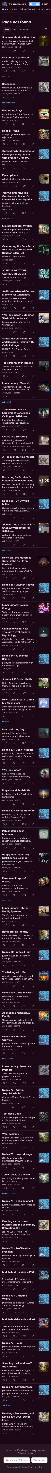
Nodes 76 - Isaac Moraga (17, 1154)
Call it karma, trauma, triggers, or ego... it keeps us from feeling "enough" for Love (18, 1371)
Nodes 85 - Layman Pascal (18, 584)
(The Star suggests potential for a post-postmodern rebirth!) (18, 1392)
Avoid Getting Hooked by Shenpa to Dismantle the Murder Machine (18, 1119)
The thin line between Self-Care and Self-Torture (17, 368)
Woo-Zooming (10, 1134)
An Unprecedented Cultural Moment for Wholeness (18, 293)
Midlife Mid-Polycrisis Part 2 (18, 1274)
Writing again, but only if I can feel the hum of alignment (17, 89)
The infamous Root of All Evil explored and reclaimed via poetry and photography (16, 388)
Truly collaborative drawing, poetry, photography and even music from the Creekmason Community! (17, 613)
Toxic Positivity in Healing (17, 362)
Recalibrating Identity (15, 931)
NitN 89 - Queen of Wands (15, 161)
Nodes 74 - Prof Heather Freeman (16, 1250)
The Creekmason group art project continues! (15, 916)
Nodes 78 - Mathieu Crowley (14, 1038)
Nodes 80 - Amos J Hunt (16, 952)
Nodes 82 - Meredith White (18, 810)
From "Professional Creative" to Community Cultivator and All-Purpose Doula (17, 937)
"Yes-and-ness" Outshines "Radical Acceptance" (18, 317)
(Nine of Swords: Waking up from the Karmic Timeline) (18, 1045)
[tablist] (16, 29)
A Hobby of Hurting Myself (18, 456)
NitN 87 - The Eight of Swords (16, 349)
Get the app (39, 1460)
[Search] (46, 29)
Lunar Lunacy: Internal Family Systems (15, 910)
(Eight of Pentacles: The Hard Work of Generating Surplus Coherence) (16, 590)
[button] (5, 9)
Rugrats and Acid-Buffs (16, 790)
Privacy (33, 1450)
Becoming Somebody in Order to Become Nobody (18, 1179)
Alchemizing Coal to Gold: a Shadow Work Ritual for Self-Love (18, 528)
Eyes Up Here (10, 175)
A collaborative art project (14, 277)
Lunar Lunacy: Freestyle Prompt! (16, 1068)
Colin (16, 182)
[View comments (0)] (14, 124)
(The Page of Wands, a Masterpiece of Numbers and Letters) (16, 1159)
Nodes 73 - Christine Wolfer (14, 1297)
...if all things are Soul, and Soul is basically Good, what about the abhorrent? (18, 42)
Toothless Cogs (11, 1113)
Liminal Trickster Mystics (17, 226)
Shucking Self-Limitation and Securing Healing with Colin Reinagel (18, 342)
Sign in (45, 4)
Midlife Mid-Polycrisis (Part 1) (18, 1321)
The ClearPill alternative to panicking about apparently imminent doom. (15, 1328)
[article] (25, 44)
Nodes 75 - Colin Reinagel (17, 1201)
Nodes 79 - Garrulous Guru (18, 992)
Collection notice (25, 1453)
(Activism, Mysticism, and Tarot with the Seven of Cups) (17, 815)
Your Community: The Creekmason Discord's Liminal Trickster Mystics (17, 196)
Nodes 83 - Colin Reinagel (17, 749)
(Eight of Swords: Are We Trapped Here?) (18, 1206)
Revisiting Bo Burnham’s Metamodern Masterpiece (17, 479)
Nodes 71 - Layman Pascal (17, 1387)
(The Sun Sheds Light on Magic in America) (18, 1257)
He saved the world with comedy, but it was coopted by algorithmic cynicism (18, 485)
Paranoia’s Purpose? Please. (14, 880)
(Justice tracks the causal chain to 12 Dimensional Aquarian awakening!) (18, 509)
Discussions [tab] (24, 29)
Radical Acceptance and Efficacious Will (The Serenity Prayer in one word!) (16, 775)
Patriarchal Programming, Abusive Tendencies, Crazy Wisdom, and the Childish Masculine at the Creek (15, 62)
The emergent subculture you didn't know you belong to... (16, 231)
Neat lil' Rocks (10, 130)
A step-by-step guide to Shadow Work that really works (17, 536)
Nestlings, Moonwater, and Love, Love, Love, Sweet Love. (18, 1416)
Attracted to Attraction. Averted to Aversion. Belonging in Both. (17, 977)
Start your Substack (18, 1460)
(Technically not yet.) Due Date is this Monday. (18, 863)
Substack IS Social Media (17, 679)
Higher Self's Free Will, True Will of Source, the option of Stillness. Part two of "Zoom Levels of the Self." (18, 1139)
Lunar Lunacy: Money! (15, 383)
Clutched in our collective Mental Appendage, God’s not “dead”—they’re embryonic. (18, 640)
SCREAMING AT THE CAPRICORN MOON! (14, 272)
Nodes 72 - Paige (12, 1343)
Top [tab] (14, 29)
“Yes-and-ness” (11, 770)
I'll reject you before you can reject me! (16, 136)
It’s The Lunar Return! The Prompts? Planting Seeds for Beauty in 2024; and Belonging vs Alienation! (17, 1233)
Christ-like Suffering (14, 436)
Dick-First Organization (16, 57)
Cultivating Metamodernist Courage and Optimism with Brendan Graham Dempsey (18, 154)
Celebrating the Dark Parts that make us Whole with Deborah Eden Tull (18, 249)
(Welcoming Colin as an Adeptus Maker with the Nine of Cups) (18, 755)
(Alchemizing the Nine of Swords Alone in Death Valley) (18, 1304)
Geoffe (18, 47)
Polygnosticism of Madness (13, 833)
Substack (11, 1467)
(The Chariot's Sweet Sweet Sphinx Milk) (15, 997)
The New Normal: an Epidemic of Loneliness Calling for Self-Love (16, 413)
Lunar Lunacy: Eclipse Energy (15, 607)
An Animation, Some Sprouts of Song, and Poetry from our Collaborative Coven (17, 115)
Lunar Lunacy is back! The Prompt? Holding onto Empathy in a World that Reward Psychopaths (17, 1425)
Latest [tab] (7, 29)
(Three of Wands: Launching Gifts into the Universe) (18, 1348)
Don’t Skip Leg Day (13, 729)
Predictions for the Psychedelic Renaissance (17, 795)
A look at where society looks (16, 178)
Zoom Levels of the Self (16, 1174)
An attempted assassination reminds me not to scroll (15, 462)
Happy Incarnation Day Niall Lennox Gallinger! (15, 856)
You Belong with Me (14, 972)
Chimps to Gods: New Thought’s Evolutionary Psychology (16, 632)
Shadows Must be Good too (18, 37)
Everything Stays (12, 110)
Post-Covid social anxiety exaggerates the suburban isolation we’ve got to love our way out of (17, 421)
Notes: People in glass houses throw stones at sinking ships (16, 684)
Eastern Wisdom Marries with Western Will (16, 323)
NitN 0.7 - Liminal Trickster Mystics (15, 204)
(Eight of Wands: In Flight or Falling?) (16, 957)
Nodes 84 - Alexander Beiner (15, 657)
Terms (41, 1450)
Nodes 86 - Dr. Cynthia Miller (15, 502)
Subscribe (34, 4)
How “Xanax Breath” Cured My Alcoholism (18, 701)
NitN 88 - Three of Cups (13, 256)
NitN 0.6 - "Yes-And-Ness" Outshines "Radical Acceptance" (17, 299)
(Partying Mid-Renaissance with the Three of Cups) (17, 664)
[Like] (4, 517)
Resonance (8, 84)
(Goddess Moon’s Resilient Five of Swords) (18, 1098)
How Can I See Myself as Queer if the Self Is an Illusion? (16, 561)
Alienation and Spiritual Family (16, 1014)
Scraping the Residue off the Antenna (17, 1365)
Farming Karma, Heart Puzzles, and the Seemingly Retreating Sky (18, 1224)
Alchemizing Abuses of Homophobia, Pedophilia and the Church (18, 441)
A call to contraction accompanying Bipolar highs (16, 886)
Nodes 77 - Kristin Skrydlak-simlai (13, 1092)
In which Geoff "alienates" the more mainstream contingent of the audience (17, 1280)
